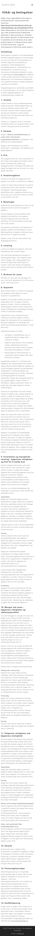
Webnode (21, 933)
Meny (32, 5)
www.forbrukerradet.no (19, 921)
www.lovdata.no (20, 74)
